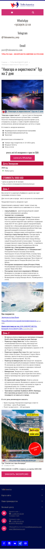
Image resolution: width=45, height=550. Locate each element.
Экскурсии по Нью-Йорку (10, 317)
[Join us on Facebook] (4, 543)
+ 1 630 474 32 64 (17, 514)
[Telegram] (20, 543)
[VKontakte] (14, 543)
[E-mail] (25, 543)
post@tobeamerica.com (34, 527)
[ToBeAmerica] (22, 5)
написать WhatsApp (22, 158)
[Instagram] (9, 543)
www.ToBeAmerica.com (17, 529)
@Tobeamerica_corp (10, 37)
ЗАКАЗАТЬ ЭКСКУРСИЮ (16, 474)
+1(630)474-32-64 (22, 24)
